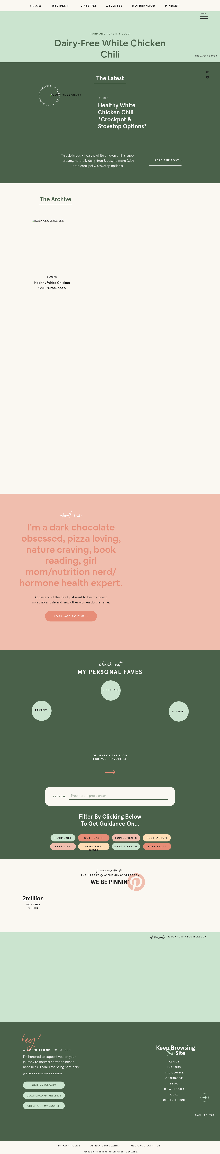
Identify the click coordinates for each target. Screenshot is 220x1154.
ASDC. (134, 1152)
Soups (104, 98)
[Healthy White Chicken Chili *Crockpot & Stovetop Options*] (52, 245)
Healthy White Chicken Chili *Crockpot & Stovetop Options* (52, 288)
